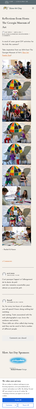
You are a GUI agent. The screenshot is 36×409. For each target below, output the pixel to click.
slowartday (14, 34)
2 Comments (6, 35)
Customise (9, 405)
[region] (18, 393)
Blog (3, 34)
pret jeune (10, 273)
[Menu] (33, 8)
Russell (9, 300)
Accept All (18, 400)
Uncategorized (23, 34)
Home (8, 34)
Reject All (26, 405)
